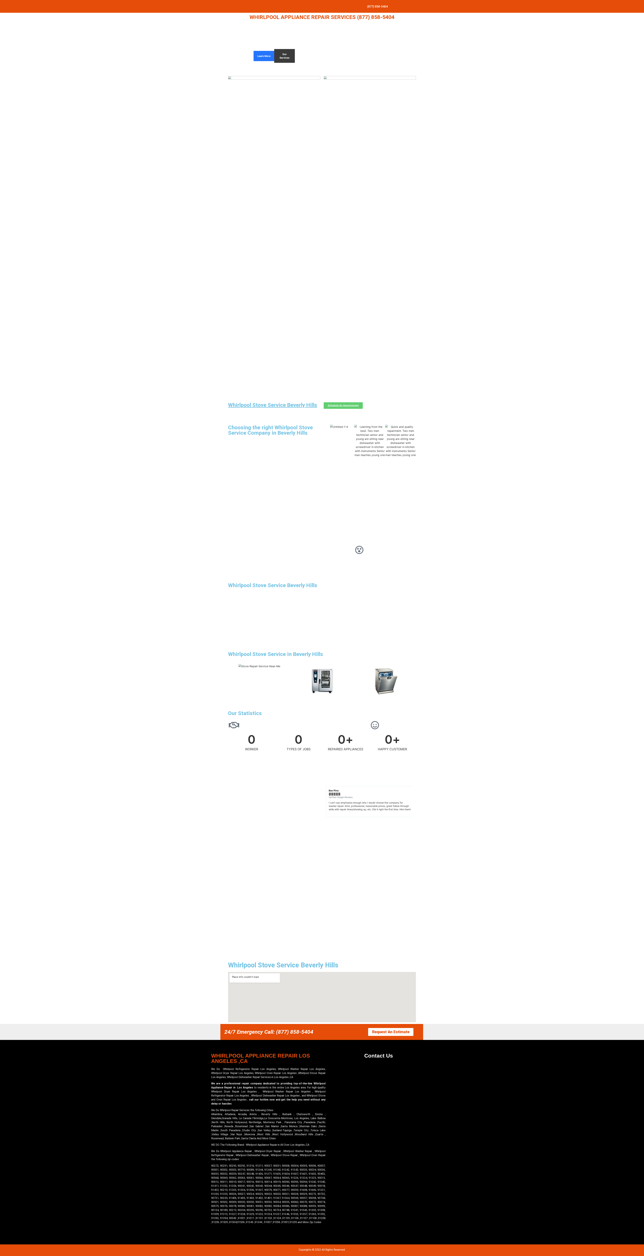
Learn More (264, 56)
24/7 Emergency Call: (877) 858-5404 (268, 1032)
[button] (327, 802)
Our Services (284, 56)
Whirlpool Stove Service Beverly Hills (272, 405)
